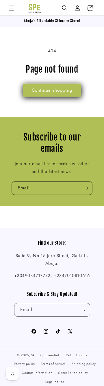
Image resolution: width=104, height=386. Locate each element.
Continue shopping (52, 90)
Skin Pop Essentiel (45, 354)
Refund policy (76, 355)
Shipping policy (84, 363)
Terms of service (53, 363)
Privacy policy (24, 363)
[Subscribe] (85, 188)
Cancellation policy (73, 372)
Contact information (37, 372)
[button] (11, 8)
